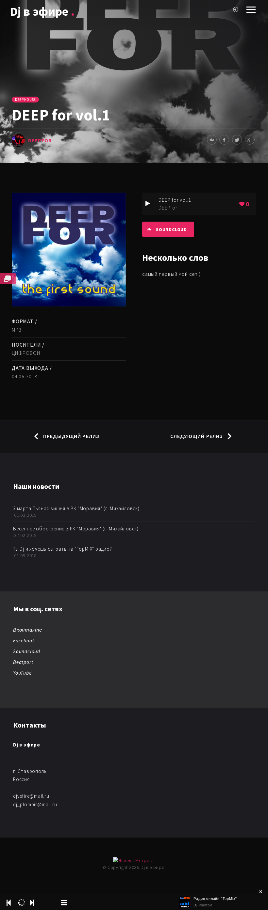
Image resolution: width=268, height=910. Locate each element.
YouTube (22, 673)
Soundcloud (171, 229)
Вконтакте (27, 630)
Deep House (25, 99)
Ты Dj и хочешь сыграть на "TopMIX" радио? (62, 549)
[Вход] (236, 9)
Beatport (23, 662)
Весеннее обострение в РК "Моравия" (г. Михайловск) (76, 529)
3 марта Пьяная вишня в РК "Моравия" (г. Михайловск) (76, 508)
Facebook (24, 640)
